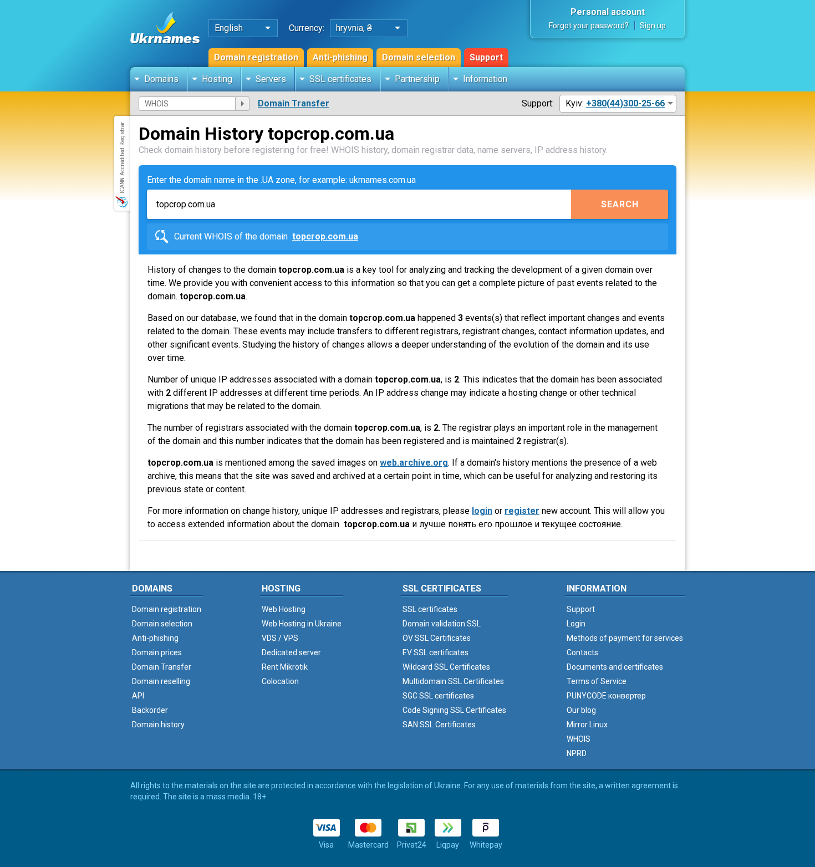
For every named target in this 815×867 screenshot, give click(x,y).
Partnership (417, 79)
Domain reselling (161, 681)
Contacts (582, 652)
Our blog (581, 710)
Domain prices (157, 652)
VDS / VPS (280, 638)
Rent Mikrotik (285, 666)
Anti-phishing (340, 57)
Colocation (280, 681)
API (138, 695)
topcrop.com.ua (325, 236)
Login (576, 623)
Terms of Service (596, 681)
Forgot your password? (589, 25)
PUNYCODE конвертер (606, 695)
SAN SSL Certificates (439, 724)
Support (486, 57)
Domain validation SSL (442, 623)
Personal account (607, 12)
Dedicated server (291, 652)
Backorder (150, 710)
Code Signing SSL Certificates (454, 710)
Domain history (158, 724)
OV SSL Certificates (437, 638)
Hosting (217, 79)
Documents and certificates (615, 666)
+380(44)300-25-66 (625, 103)
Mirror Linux (587, 724)
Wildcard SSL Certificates (446, 666)
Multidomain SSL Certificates (453, 681)
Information (485, 79)
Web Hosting (283, 609)
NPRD (577, 753)
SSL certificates (340, 79)
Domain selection (418, 57)
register (522, 511)
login (482, 511)
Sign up (653, 25)
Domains (161, 79)
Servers (271, 79)
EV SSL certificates (435, 652)
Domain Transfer (293, 103)
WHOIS (578, 739)
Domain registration (256, 57)
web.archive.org (414, 462)
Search (620, 204)
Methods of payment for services (625, 638)
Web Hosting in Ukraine (302, 623)
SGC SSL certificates (438, 695)
